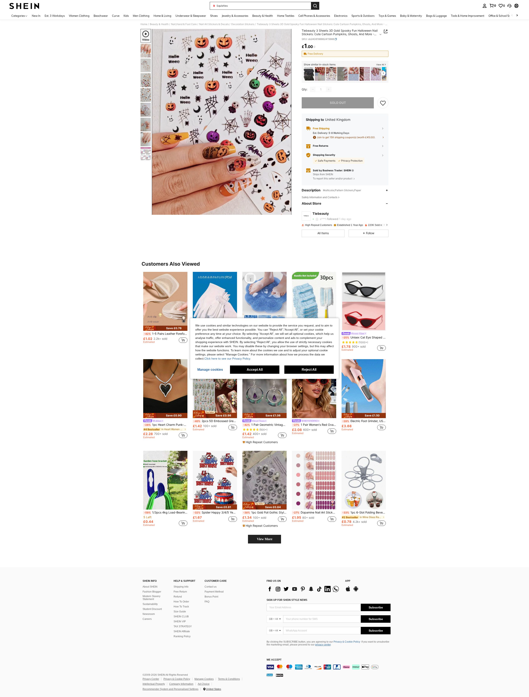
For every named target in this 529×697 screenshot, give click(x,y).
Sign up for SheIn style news (287, 600)
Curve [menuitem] (115, 15)
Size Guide (180, 611)
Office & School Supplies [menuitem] (503, 15)
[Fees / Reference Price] (314, 47)
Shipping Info (181, 586)
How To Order (181, 601)
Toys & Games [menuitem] (387, 15)
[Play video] (222, 122)
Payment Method (214, 591)
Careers (147, 619)
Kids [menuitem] (126, 15)
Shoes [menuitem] (214, 15)
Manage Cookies (204, 679)
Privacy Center (151, 679)
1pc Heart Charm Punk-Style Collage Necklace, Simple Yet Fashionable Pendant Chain (165, 424)
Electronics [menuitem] (340, 15)
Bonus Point (211, 596)
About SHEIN (150, 586)
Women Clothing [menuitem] (79, 15)
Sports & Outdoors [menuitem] (362, 15)
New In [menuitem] (36, 15)
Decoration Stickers (242, 24)
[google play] (356, 590)
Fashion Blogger (152, 591)
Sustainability (150, 604)
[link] (492, 5)
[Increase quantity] (328, 89)
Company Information (181, 684)
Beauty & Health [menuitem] (262, 15)
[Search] (315, 6)
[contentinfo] (329, 667)
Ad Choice (204, 684)
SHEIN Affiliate (182, 631)
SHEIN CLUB (181, 616)
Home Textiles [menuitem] (285, 15)
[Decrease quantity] (313, 89)
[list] (304, 589)
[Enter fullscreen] (287, 211)
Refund (178, 596)
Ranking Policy (182, 636)
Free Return (180, 591)
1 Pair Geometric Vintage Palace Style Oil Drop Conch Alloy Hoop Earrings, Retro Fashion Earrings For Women (265, 424)
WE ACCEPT (274, 660)
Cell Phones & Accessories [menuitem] (314, 15)
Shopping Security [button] (324, 155)
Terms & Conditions (229, 679)
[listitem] (309, 74)
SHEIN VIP (180, 621)
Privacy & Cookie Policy (347, 641)
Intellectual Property (154, 684)
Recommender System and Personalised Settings (170, 689)
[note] (165, 328)
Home (144, 24)
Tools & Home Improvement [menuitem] (467, 15)
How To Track (181, 606)
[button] (509, 5)
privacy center (323, 644)
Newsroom (149, 614)
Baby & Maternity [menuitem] (411, 15)
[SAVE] (382, 102)
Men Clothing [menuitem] (141, 15)
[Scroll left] (512, 16)
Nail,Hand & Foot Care (184, 24)
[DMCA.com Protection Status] (279, 675)
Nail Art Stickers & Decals (214, 24)
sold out (338, 103)
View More (264, 539)
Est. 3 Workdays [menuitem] (55, 15)
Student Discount (152, 609)
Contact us (211, 586)
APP (347, 581)
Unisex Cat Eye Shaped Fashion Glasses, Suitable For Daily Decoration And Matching (364, 337)
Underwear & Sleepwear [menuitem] (190, 15)
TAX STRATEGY (183, 626)
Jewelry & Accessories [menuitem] (235, 15)
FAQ (207, 601)
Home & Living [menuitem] (162, 15)
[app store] (348, 590)
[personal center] (484, 5)
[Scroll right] (517, 16)
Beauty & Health (159, 24)
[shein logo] (24, 6)
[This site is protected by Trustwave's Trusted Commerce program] (270, 675)
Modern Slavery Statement (151, 598)
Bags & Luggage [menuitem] (436, 15)
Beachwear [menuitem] (101, 15)
